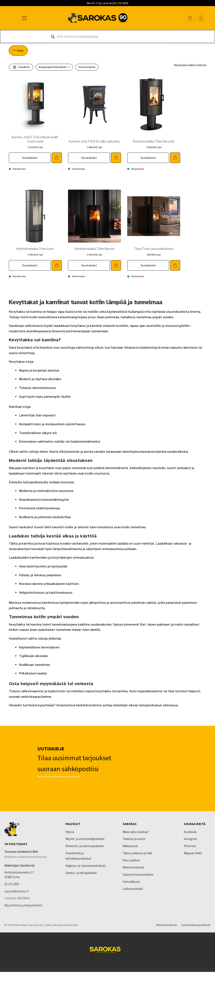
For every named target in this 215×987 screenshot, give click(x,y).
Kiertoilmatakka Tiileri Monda (94, 248)
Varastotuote (87, 67)
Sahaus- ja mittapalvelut (81, 873)
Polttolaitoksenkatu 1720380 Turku (19, 874)
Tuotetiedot (29, 158)
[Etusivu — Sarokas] (98, 18)
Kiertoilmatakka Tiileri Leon (35, 248)
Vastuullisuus (131, 882)
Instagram (190, 839)
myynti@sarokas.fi (16, 891)
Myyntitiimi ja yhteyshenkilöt (23, 905)
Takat (20, 50)
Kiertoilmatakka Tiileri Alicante (153, 141)
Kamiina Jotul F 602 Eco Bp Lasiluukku (94, 141)
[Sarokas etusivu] (28, 829)
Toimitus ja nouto (134, 839)
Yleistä (70, 832)
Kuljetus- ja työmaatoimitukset (86, 866)
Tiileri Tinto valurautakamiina (153, 248)
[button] (190, 18)
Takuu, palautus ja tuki (137, 853)
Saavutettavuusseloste (138, 874)
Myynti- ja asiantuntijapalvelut (85, 839)
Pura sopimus (131, 860)
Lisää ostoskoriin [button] (57, 158)
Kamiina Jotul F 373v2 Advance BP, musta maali (35, 139)
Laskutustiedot (133, 889)
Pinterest (190, 846)
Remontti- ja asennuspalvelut (85, 846)
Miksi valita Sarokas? (136, 832)
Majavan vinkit (193, 853)
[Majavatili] (201, 18)
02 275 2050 (11, 884)
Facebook (190, 832)
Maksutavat (130, 846)
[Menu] (24, 18)
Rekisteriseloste (133, 867)
